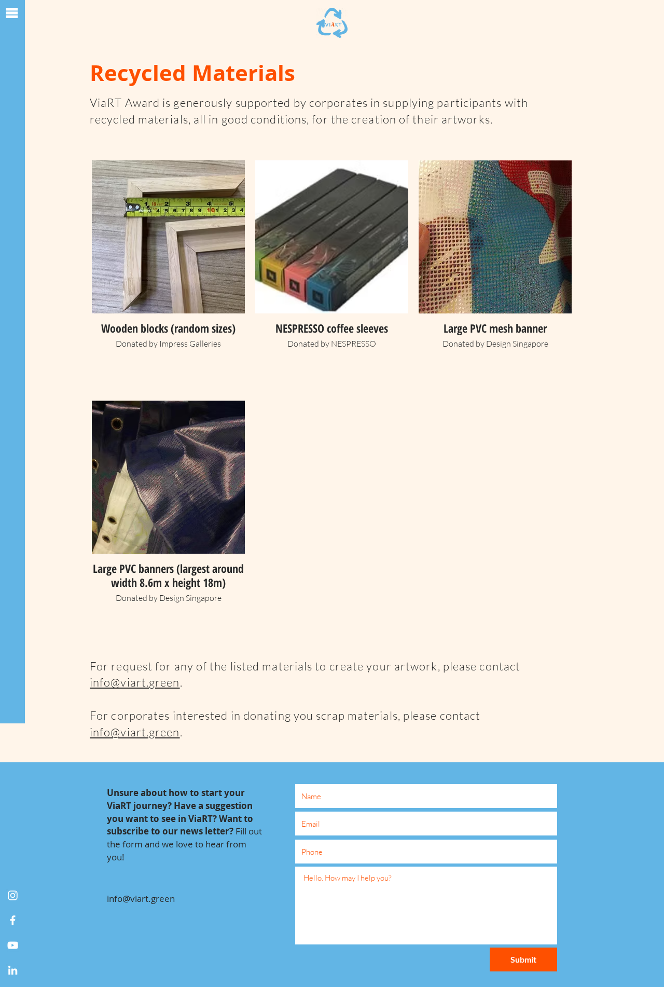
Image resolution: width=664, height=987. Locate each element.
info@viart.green (135, 682)
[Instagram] (12, 895)
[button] (12, 13)
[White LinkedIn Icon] (12, 970)
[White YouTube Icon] (12, 945)
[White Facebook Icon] (12, 920)
